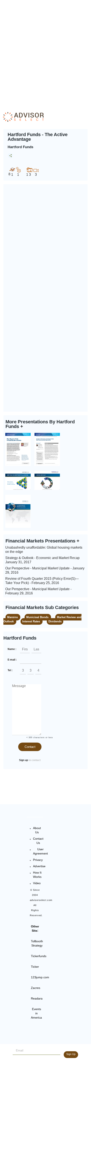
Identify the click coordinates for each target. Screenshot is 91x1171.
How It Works (37, 874)
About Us (37, 830)
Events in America (36, 1013)
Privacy (38, 860)
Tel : (10, 670)
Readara (37, 998)
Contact (30, 747)
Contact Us (38, 841)
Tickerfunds (38, 956)
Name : (12, 649)
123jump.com (40, 977)
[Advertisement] (45, 52)
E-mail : (12, 659)
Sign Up (71, 1054)
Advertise (39, 866)
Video (37, 883)
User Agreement (40, 851)
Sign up (23, 760)
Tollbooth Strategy (37, 943)
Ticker (35, 966)
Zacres (35, 988)
